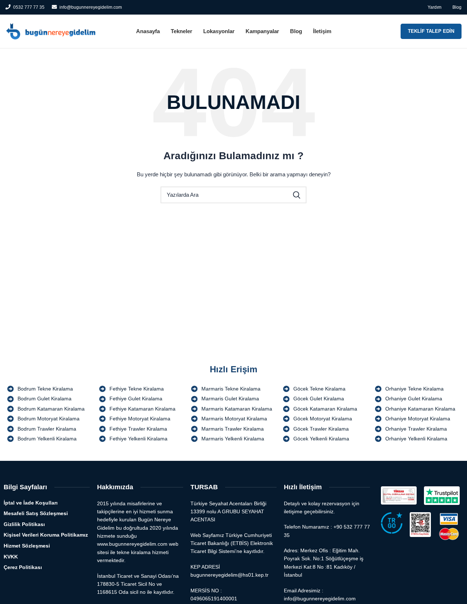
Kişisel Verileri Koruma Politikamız (46, 535)
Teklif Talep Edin (431, 31)
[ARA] (296, 195)
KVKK (11, 557)
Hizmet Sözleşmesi (27, 546)
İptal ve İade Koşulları (31, 503)
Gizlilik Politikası (24, 524)
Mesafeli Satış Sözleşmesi (36, 513)
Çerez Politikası (23, 567)
